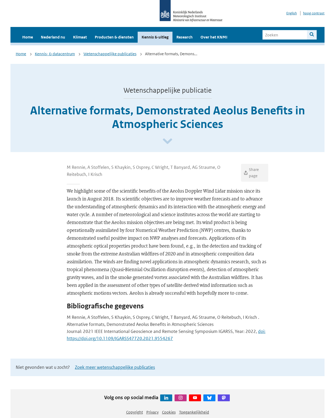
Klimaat (80, 37)
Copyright (134, 412)
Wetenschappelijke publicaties (109, 53)
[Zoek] (312, 35)
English (291, 13)
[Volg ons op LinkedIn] (166, 397)
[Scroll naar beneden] (167, 141)
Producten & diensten (114, 37)
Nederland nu (53, 37)
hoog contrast (314, 13)
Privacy (152, 412)
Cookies (169, 412)
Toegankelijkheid (194, 412)
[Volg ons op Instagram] (181, 397)
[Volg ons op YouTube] (195, 397)
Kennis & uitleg (155, 37)
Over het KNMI (213, 37)
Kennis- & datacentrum (55, 53)
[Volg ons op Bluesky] (209, 397)
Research (184, 37)
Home (27, 37)
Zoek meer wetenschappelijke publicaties (115, 367)
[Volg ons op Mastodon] (224, 397)
